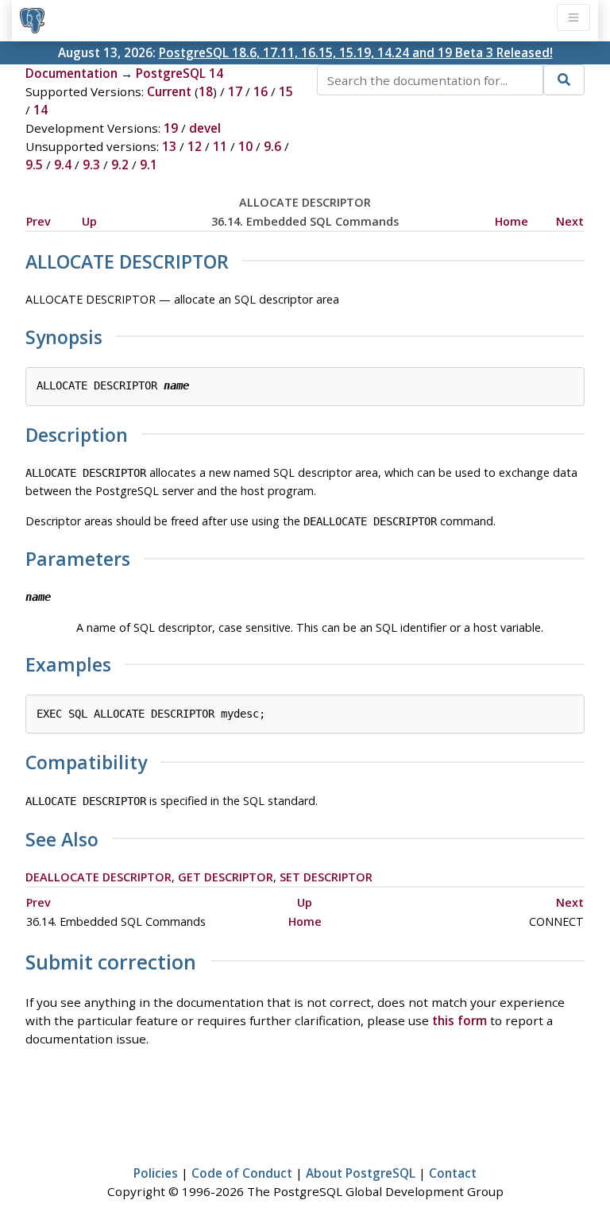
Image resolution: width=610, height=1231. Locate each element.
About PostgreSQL (360, 1173)
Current (169, 91)
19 (171, 128)
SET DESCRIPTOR (326, 877)
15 (286, 91)
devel (205, 128)
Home (511, 221)
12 (194, 146)
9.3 (91, 164)
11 (220, 146)
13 (169, 146)
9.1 (148, 164)
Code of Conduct (241, 1173)
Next (570, 221)
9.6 (272, 146)
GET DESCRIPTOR (225, 877)
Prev (38, 221)
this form (459, 1020)
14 (40, 110)
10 (245, 146)
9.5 (34, 164)
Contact (453, 1173)
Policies (155, 1173)
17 (235, 91)
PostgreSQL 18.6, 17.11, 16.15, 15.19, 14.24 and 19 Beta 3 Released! (356, 52)
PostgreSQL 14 (179, 73)
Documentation (71, 73)
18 (206, 91)
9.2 (120, 164)
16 (260, 91)
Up (89, 221)
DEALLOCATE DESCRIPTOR (98, 877)
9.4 (62, 164)
